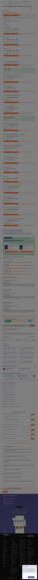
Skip (26, 577)
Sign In (31, 577)
